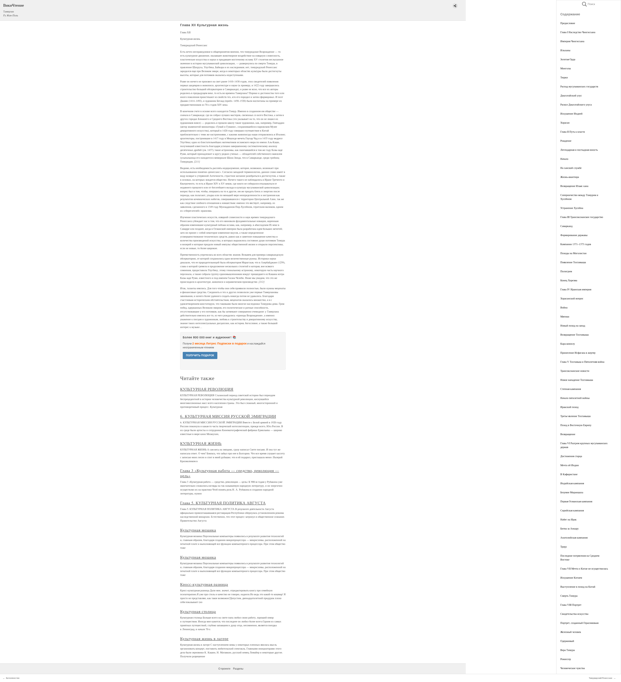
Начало (564, 158)
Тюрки (564, 77)
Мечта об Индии (569, 465)
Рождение (565, 140)
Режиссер (565, 659)
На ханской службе (571, 167)
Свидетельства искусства (574, 613)
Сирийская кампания (572, 510)
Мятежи (564, 316)
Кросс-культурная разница (204, 584)
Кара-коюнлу (567, 343)
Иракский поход (569, 407)
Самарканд (566, 226)
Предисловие (567, 23)
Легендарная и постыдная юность (579, 149)
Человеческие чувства (572, 668)
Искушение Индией (571, 113)
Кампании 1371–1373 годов (575, 244)
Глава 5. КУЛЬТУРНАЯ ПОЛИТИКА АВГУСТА (223, 502)
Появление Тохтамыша (573, 262)
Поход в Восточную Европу (575, 425)
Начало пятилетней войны (575, 398)
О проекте (224, 668)
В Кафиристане (568, 474)
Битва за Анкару (569, 528)
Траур (563, 546)
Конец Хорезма (568, 280)
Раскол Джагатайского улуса (576, 104)
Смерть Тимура (568, 595)
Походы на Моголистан (573, 253)
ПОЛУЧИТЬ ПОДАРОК (200, 355)
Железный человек (570, 632)
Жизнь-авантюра (569, 177)
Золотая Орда (567, 59)
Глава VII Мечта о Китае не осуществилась (584, 568)
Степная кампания (570, 389)
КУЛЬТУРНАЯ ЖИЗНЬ (201, 443)
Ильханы (565, 50)
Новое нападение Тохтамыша (576, 379)
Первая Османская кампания (576, 501)
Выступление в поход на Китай (577, 586)
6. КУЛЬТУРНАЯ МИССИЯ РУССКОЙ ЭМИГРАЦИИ (228, 416)
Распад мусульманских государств (579, 86)
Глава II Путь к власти (572, 131)
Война (563, 307)
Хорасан (565, 122)
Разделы (238, 668)
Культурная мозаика (198, 530)
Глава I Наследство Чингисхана (577, 32)
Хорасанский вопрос (571, 298)
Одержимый (567, 641)
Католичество (12, 678)
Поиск (588, 4)
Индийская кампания (572, 483)
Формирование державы (574, 235)
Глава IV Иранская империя (575, 289)
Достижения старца (571, 456)
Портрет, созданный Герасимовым (579, 622)
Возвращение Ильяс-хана (574, 186)
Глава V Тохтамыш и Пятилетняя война (582, 361)
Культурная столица (198, 611)
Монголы (565, 68)
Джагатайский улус (571, 95)
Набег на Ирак (568, 519)
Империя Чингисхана (572, 41)
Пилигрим (566, 271)
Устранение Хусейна (571, 208)
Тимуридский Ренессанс (600, 678)
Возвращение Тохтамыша (574, 334)
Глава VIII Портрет (570, 604)
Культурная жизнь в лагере (204, 638)
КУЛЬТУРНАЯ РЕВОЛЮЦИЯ (206, 389)
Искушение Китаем (571, 577)
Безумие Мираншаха (571, 492)
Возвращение (567, 434)
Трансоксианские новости (574, 370)
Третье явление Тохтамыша (575, 416)
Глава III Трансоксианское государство (581, 217)
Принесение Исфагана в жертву (578, 352)
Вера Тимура (567, 650)
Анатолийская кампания (574, 537)
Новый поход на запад (572, 325)
